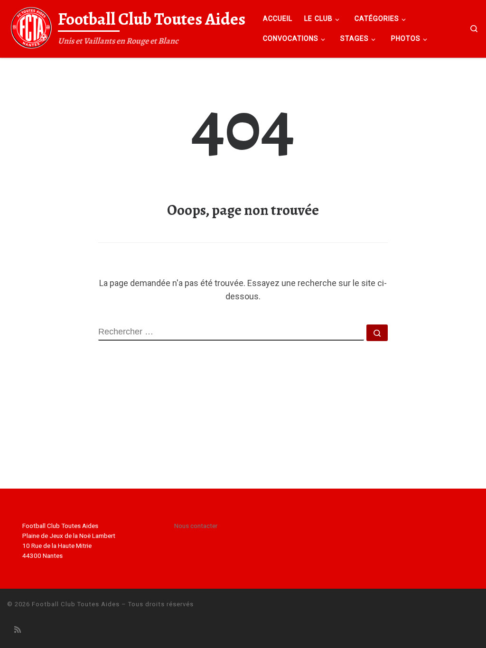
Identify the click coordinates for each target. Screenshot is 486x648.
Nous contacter (195, 525)
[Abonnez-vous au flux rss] (17, 630)
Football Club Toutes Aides (76, 604)
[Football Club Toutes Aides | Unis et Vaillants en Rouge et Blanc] (31, 26)
